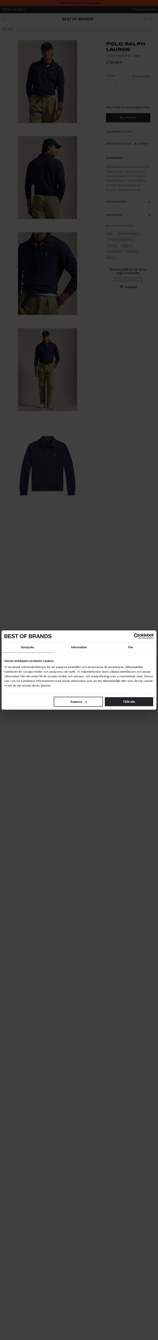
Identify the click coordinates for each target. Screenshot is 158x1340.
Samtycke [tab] (27, 647)
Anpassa (76, 701)
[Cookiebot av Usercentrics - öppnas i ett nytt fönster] (137, 636)
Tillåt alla (129, 701)
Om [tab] (130, 647)
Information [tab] (79, 647)
